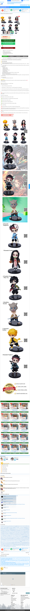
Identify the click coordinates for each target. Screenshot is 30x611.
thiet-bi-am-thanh (22, 544)
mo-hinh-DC (3, 536)
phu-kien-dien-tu (18, 542)
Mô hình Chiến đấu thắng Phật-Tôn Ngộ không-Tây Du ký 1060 (10, 495)
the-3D (22, 543)
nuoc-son (4, 542)
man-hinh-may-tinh (3, 534)
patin (12, 542)
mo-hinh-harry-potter (27, 537)
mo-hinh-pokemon (24, 539)
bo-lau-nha (14, 526)
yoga (12, 546)
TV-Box (17, 545)
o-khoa (9, 542)
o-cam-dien (8, 542)
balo (27, 525)
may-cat (20, 534)
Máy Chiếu (11, 534)
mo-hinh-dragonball (25, 536)
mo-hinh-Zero (27, 540)
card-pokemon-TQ (11, 528)
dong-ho (4, 531)
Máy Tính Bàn (14, 534)
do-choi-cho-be (24, 529)
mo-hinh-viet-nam (13, 540)
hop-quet (16, 532)
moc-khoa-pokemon (7, 541)
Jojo (20, 532)
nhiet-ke (26, 541)
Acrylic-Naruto (2, 525)
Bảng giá (12, 56)
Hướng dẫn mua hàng (13, 600)
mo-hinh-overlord (12, 539)
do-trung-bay (27, 530)
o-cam (6, 542)
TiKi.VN (21, 606)
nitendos (27, 541)
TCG (18, 543)
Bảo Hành (22, 601)
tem (19, 543)
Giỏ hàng (28, 0)
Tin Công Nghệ (12, 605)
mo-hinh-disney (13, 536)
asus (19, 525)
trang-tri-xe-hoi (7, 545)
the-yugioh (18, 544)
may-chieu (22, 534)
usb (18, 545)
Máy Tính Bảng (17, 534)
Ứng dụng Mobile (13, 608)
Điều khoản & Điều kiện (13, 598)
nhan (24, 541)
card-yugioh (15, 528)
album (6, 525)
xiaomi (10, 546)
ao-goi (11, 525)
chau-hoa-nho (20, 528)
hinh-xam (4, 532)
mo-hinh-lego (3, 538)
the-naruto (6, 544)
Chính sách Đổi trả (23, 596)
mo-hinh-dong (16, 536)
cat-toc (17, 528)
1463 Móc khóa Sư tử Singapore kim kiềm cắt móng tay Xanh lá (10, 484)
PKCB (26, 542)
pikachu (20, 542)
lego (3, 533)
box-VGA (20, 526)
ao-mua (13, 525)
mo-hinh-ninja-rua (22, 538)
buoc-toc (22, 526)
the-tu (16, 544)
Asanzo (18, 525)
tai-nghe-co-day (4, 543)
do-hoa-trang (18, 530)
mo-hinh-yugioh (23, 540)
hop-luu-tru (14, 532)
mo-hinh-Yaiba (19, 540)
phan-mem (14, 542)
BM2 (3, 491)
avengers (21, 525)
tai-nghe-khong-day (8, 543)
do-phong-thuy (21, 530)
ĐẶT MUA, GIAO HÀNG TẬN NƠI (8, 40)
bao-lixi (7, 526)
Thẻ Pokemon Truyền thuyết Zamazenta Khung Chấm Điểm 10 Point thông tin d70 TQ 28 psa (14, 504)
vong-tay (27, 545)
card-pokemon (26, 527)
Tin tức (2, 552)
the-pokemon (14, 544)
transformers (11, 545)
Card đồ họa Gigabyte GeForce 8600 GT (7, 477)
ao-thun (14, 525)
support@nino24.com (5, 592)
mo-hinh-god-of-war (18, 537)
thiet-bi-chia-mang (26, 544)
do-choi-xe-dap (7, 530)
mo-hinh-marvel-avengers (11, 538)
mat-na (9, 534)
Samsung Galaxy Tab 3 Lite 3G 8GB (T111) (8, 501)
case (16, 528)
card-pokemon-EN (7, 528)
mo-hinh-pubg (27, 539)
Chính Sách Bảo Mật (13, 599)
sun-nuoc (1, 543)
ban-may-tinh (2, 526)
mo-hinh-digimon (10, 536)
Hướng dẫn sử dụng (13, 604)
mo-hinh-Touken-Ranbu (9, 540)
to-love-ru (2, 545)
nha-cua (23, 541)
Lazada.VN (22, 604)
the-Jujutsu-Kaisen (3, 544)
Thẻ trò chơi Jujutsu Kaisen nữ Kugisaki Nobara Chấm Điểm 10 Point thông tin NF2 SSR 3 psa (14, 518)
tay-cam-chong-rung (12, 543)
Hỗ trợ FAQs (22, 600)
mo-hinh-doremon (20, 536)
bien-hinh (10, 526)
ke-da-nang (27, 532)
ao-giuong (9, 525)
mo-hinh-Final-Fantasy (8, 537)
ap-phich (16, 525)
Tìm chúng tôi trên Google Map (5, 554)
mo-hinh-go (15, 537)
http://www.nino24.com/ (22, 610)
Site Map (12, 601)
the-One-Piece (11, 544)
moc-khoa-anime (3, 541)
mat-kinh (8, 534)
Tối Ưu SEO (12, 607)
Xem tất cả (27, 552)
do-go (16, 530)
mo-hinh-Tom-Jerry (4, 540)
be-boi (8, 526)
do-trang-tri (24, 530)
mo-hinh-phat (15, 539)
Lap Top (20, 2)
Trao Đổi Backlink (23, 0)
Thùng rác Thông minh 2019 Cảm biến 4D (8, 498)
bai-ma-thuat (23, 525)
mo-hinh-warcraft (16, 540)
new (2, 13)
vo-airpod (24, 545)
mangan (6, 534)
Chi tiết (5, 56)
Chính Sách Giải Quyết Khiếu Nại (24, 597)
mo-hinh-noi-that (25, 538)
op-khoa (11, 542)
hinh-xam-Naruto (6, 532)
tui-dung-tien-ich (13, 545)
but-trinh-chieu (26, 526)
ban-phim (6, 526)
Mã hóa (12, 606)
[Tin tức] (28, 554)
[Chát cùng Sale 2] (7, 459)
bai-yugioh (26, 525)
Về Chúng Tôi (12, 596)
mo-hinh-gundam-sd (23, 537)
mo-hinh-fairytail (4, 537)
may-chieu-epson (25, 534)
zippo (15, 546)
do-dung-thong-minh (13, 530)
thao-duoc (21, 543)
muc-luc (13, 541)
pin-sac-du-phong (24, 542)
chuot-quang (26, 528)
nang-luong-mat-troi (16, 541)
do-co (9, 530)
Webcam (5, 546)
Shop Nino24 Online (9, 610)
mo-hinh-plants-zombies (19, 539)
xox (11, 546)
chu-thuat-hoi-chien (23, 528)
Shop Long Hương (12, 2)
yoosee (14, 546)
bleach (12, 526)
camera (28, 526)
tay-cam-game (16, 543)
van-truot (20, 545)
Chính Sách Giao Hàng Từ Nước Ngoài (25, 598)
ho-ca (8, 532)
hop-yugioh (18, 532)
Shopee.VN (22, 605)
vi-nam (22, 545)
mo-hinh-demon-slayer (6, 536)
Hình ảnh (18, 56)
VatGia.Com (22, 607)
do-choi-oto (4, 530)
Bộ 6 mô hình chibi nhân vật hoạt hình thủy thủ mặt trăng (10, 512)
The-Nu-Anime (8, 544)
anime (7, 525)
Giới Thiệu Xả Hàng (23, 599)
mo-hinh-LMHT (5, 538)
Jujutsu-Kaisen (22, 532)
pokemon (28, 542)
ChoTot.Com (22, 608)
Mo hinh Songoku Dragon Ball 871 (7, 515)
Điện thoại (17, 2)
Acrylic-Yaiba (4, 525)
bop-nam (16, 526)
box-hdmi (18, 526)
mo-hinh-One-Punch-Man (8, 539)
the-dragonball (25, 543)
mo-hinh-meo (15, 538)
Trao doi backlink (11, 3)
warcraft (3, 546)
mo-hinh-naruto (18, 538)
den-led (11, 529)
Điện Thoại (13, 529)
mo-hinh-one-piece (3, 539)
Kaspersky (25, 532)
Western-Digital (8, 546)
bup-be (23, 526)
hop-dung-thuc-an (11, 532)
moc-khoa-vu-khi (11, 541)
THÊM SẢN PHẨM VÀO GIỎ (8, 43)
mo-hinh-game (12, 537)
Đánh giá (25, 56)
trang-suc (5, 545)
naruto (19, 541)
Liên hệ (12, 597)
